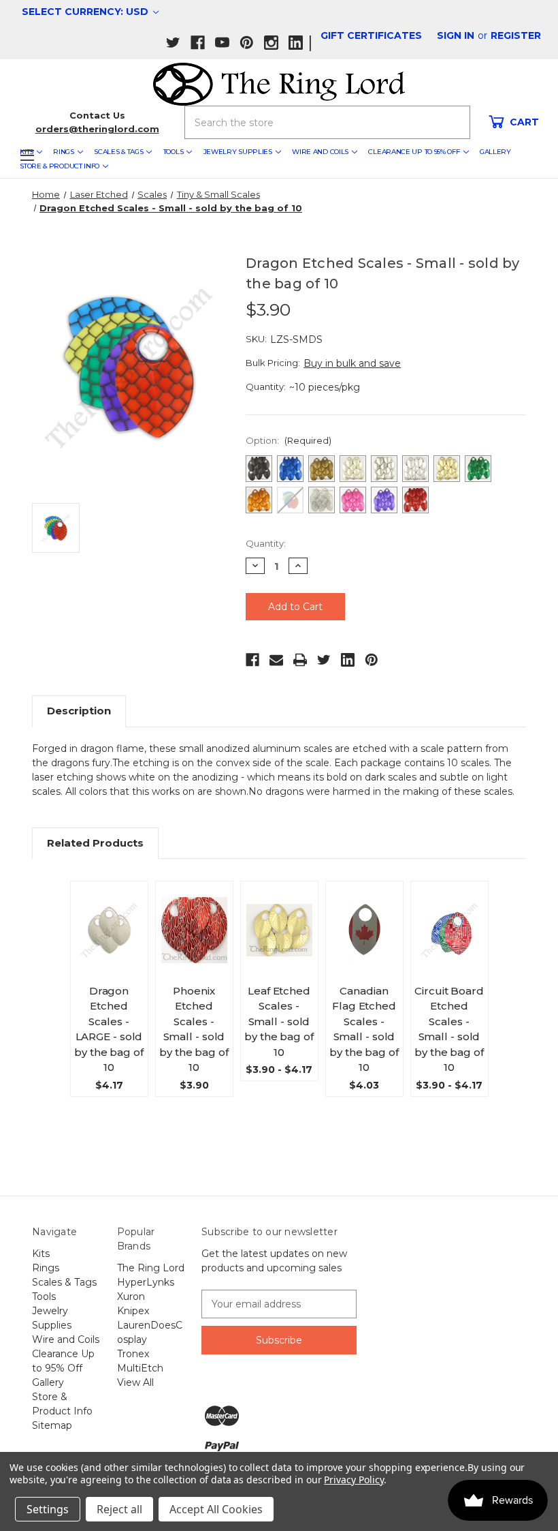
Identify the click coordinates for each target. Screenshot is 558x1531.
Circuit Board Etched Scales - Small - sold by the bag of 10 (449, 1029)
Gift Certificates (371, 35)
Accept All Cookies (216, 1509)
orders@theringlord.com (97, 128)
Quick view (114, 908)
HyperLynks (145, 1282)
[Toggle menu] (27, 155)
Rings (63, 151)
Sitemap (52, 1425)
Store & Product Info (59, 166)
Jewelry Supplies (237, 151)
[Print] (300, 659)
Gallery (495, 151)
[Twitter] (324, 659)
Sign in (455, 35)
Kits (41, 1253)
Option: (288, 440)
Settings (48, 1509)
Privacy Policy (353, 1479)
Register (516, 35)
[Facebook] (252, 659)
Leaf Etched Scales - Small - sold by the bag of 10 (279, 1021)
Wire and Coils (320, 151)
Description (79, 710)
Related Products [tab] (95, 842)
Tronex (133, 1354)
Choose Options (109, 952)
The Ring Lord (150, 1268)
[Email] (276, 659)
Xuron (131, 1296)
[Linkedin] (348, 659)
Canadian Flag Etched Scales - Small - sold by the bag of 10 (364, 1029)
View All (135, 1382)
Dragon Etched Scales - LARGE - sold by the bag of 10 (109, 1029)
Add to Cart (364, 947)
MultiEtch (140, 1368)
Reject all (119, 1509)
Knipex (133, 1311)
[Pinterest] (371, 659)
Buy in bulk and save (352, 363)
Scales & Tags (118, 151)
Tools (173, 151)
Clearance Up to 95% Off (413, 151)
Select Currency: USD (86, 11)
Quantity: (266, 543)
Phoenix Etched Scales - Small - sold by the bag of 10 (194, 1029)
